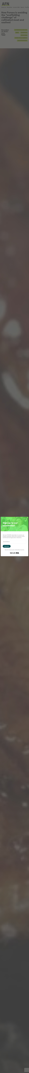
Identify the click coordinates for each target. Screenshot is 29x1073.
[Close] (26, 518)
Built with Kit (14, 553)
